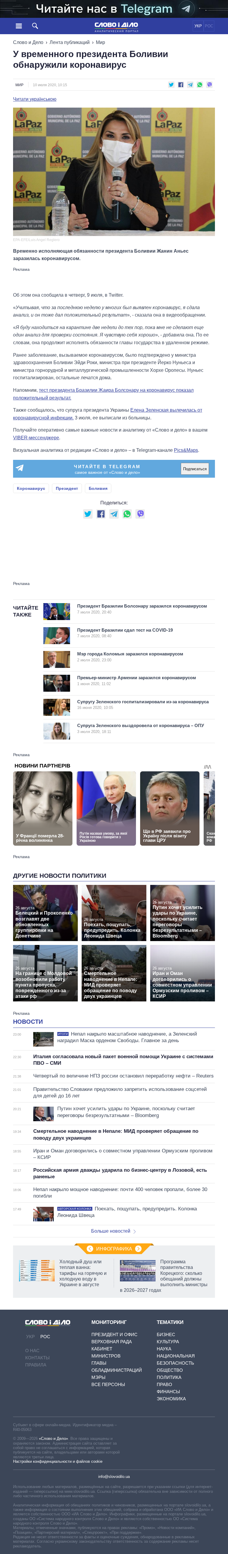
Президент (67, 488)
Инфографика (114, 1248)
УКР (198, 26)
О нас (32, 1350)
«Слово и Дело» (53, 1438)
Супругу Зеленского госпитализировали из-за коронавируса (143, 704)
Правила (35, 1364)
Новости (28, 1021)
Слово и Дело (28, 42)
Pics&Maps (186, 450)
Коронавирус (31, 488)
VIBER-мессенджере (36, 437)
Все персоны (108, 1384)
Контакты (37, 1357)
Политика (169, 1377)
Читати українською (34, 99)
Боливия (98, 488)
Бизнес (166, 1334)
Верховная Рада (111, 1341)
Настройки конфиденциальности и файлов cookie (57, 1461)
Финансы (168, 1391)
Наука (164, 1348)
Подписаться (195, 469)
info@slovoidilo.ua (114, 1476)
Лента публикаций (70, 42)
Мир (100, 42)
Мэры (98, 1377)
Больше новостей (110, 1231)
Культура (168, 1341)
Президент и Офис (114, 1334)
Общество (170, 1370)
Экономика (171, 1398)
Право (164, 1384)
